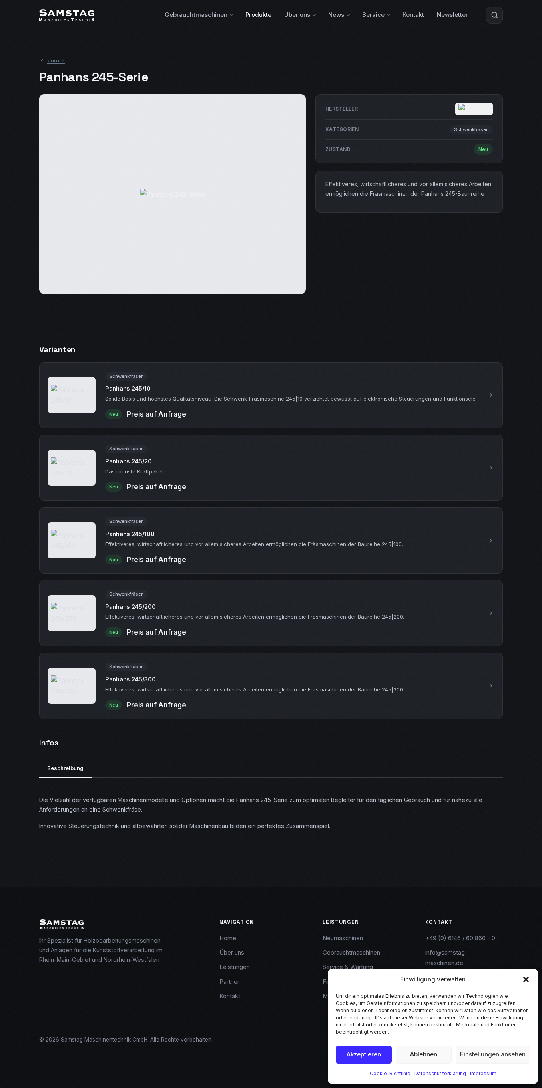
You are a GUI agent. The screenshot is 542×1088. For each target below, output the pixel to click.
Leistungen (234, 967)
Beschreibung (65, 768)
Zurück (56, 60)
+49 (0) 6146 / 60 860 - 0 (460, 938)
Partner (229, 981)
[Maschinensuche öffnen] (494, 15)
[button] (526, 979)
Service (373, 14)
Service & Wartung (348, 967)
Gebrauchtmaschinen (196, 14)
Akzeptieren (364, 1054)
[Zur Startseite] (66, 15)
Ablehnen (423, 1054)
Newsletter (452, 14)
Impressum (483, 1073)
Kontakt (413, 14)
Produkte (258, 14)
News (336, 14)
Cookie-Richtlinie (390, 1073)
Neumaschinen (343, 938)
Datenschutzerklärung (440, 1073)
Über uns (297, 14)
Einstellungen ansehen (493, 1054)
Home (227, 938)
